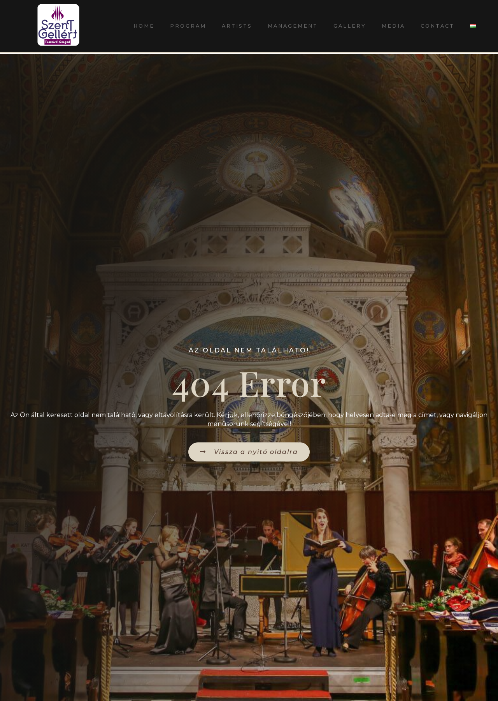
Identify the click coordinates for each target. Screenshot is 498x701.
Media (393, 26)
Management (293, 26)
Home (143, 26)
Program (188, 26)
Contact (437, 26)
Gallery (349, 26)
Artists (237, 26)
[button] (249, 451)
